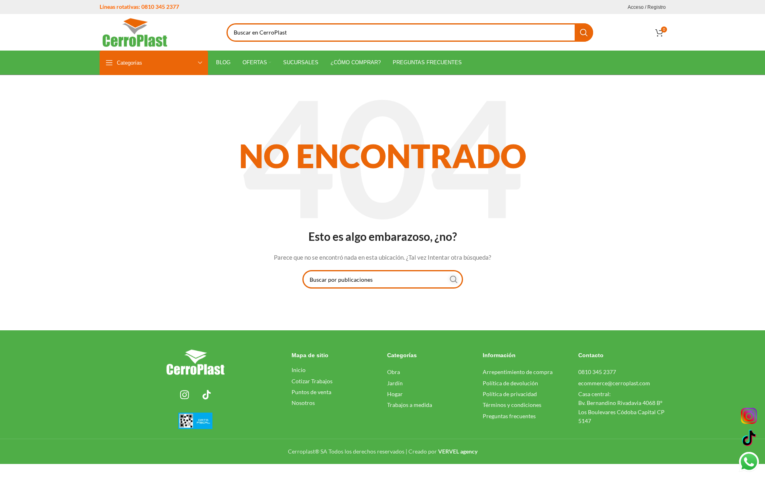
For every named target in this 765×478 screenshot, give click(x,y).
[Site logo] (135, 31)
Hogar (395, 394)
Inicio (299, 369)
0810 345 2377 (597, 371)
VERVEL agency (457, 451)
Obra (393, 371)
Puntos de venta (311, 392)
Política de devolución (510, 383)
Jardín (395, 383)
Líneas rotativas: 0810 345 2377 (139, 6)
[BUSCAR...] (584, 32)
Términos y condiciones (512, 404)
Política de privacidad (510, 394)
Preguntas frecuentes (509, 416)
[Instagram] (184, 394)
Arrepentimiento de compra (518, 371)
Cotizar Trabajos (312, 381)
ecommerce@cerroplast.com (614, 383)
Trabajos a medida (409, 404)
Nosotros (303, 402)
